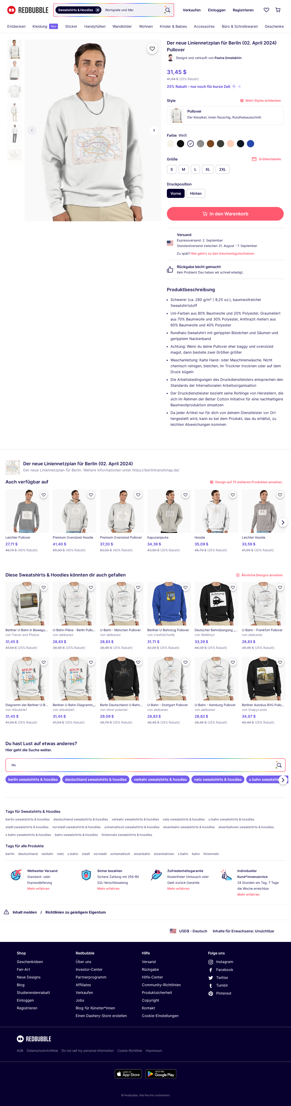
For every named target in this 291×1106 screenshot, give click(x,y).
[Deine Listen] (266, 10)
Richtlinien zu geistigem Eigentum (75, 912)
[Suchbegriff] (167, 10)
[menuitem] (16, 26)
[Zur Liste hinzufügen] (152, 48)
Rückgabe (150, 969)
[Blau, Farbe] (250, 143)
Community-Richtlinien (161, 985)
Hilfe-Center (152, 977)
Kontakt (148, 1008)
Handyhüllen (94, 26)
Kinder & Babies (173, 26)
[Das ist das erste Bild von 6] (31, 130)
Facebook (224, 969)
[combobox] (114, 10)
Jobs (80, 1000)
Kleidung (44, 26)
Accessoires (204, 26)
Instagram (224, 961)
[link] (32, 779)
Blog (21, 985)
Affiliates (83, 985)
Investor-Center (89, 969)
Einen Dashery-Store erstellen (101, 1015)
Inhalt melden (25, 912)
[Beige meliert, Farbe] (170, 143)
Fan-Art (23, 969)
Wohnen (146, 26)
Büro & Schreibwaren (240, 26)
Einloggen (25, 1000)
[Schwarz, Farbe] (180, 143)
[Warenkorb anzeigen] (278, 10)
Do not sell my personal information (88, 1050)
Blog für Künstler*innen (95, 1008)
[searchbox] (145, 765)
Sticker (71, 26)
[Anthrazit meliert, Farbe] (220, 143)
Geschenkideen (30, 961)
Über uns (83, 961)
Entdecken (16, 26)
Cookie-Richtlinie (129, 1050)
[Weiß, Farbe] (190, 143)
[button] (14, 49)
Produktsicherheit (157, 992)
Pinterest (223, 993)
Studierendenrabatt (33, 992)
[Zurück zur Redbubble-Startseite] (27, 10)
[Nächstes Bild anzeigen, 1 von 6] (154, 130)
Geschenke (274, 26)
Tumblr (222, 985)
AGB (20, 1050)
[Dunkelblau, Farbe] (240, 143)
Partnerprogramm (91, 977)
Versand (149, 961)
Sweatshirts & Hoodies (40, 811)
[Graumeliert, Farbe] (200, 143)
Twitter (222, 977)
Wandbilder (122, 26)
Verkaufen (84, 992)
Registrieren (27, 1008)
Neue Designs (28, 977)
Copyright (150, 1000)
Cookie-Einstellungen (160, 1016)
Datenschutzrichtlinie (42, 1050)
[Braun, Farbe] (210, 143)
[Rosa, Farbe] (230, 143)
